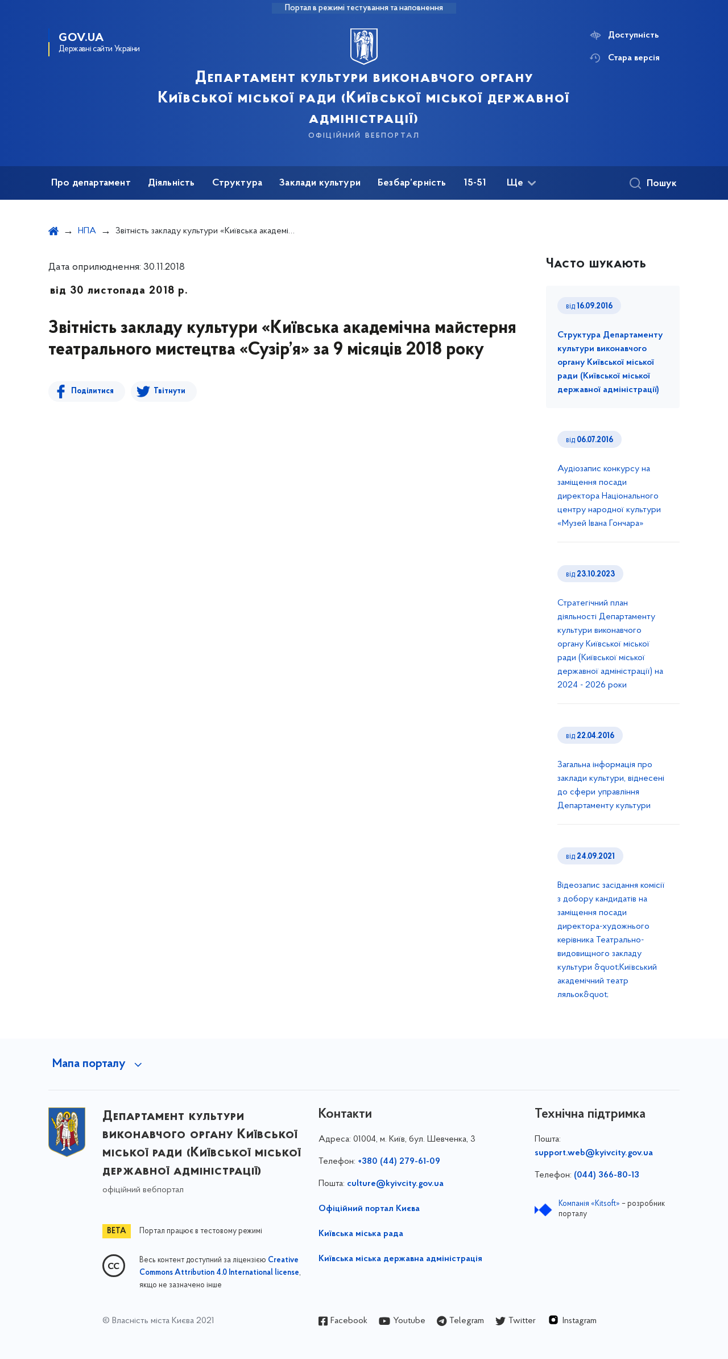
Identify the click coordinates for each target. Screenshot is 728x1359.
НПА (87, 231)
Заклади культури (320, 183)
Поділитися (92, 391)
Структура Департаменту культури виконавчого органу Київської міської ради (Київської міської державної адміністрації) (610, 362)
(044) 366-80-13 (606, 1175)
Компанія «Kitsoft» (589, 1204)
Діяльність (171, 183)
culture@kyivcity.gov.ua (395, 1183)
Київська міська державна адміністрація (400, 1258)
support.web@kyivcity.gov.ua (594, 1153)
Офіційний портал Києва (369, 1208)
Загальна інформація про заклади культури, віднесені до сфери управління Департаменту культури (610, 785)
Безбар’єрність (412, 183)
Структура (237, 183)
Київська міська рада (360, 1233)
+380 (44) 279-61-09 (399, 1161)
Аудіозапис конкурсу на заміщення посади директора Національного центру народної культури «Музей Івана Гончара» (609, 496)
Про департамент (91, 183)
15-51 (475, 183)
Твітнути (169, 391)
